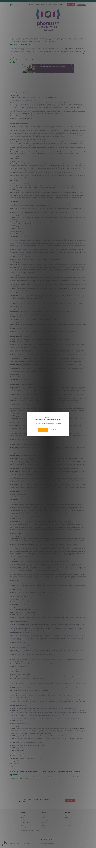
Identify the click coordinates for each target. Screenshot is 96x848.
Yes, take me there (43, 429)
